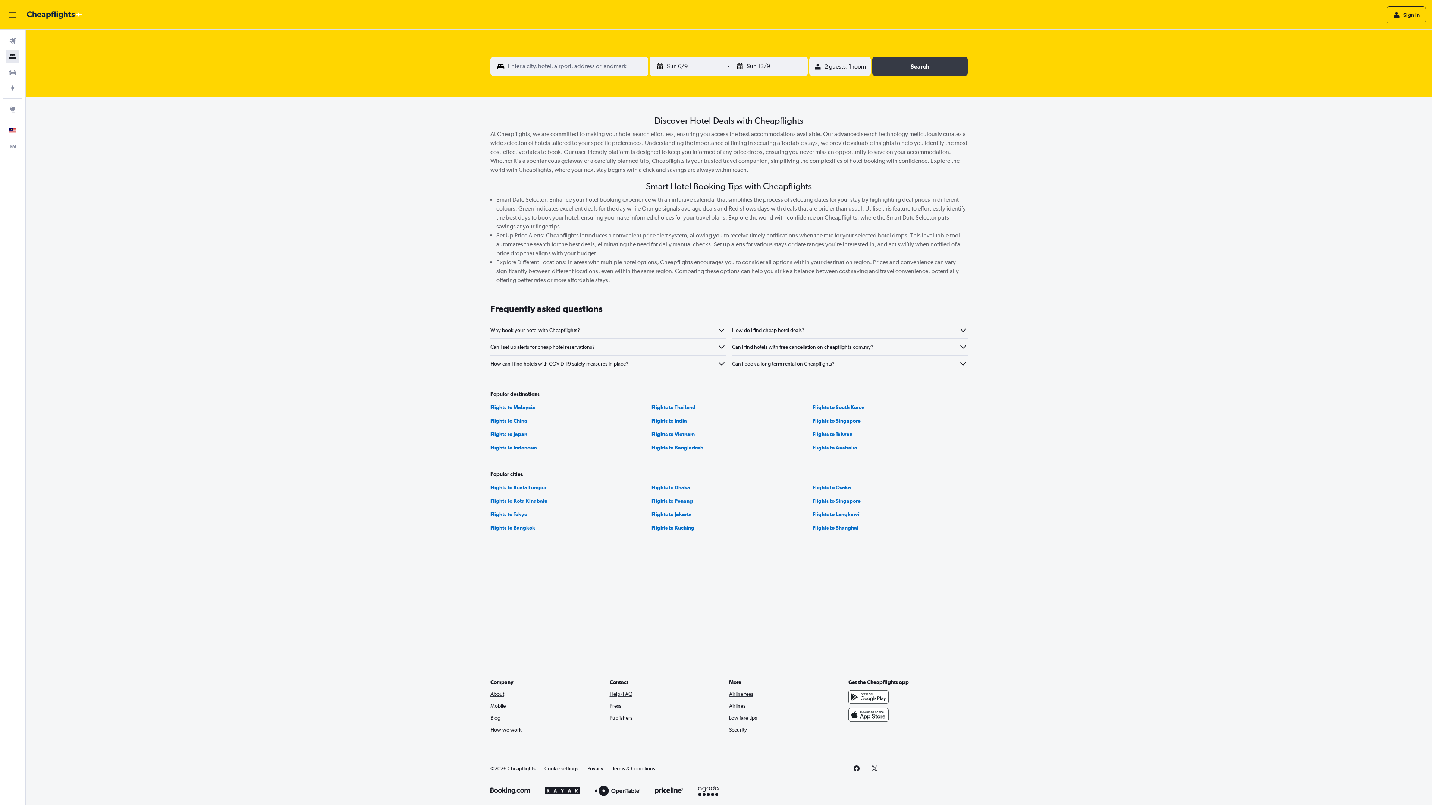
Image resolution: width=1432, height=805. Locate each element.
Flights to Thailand (673, 407)
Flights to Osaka (832, 487)
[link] (856, 768)
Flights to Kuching (672, 528)
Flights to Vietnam (673, 434)
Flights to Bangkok (512, 528)
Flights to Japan (508, 434)
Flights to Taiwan (832, 434)
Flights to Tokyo (508, 514)
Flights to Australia (835, 448)
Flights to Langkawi (836, 514)
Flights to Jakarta (671, 514)
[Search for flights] (12, 41)
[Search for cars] (12, 72)
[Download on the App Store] (868, 715)
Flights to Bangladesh (677, 448)
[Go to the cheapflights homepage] (54, 15)
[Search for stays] (12, 56)
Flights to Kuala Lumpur (518, 487)
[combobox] (576, 66)
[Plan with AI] (12, 87)
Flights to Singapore (837, 421)
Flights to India (669, 421)
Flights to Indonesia (513, 448)
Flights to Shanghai (835, 528)
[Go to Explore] (12, 109)
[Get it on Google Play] (868, 697)
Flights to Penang (672, 501)
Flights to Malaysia (512, 407)
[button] (12, 15)
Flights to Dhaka (670, 487)
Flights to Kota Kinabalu (518, 501)
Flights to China (508, 421)
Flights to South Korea (839, 407)
